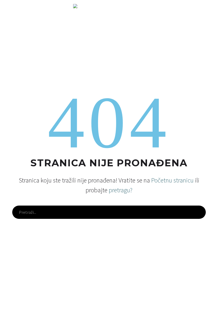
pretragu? (120, 190)
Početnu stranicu (172, 180)
